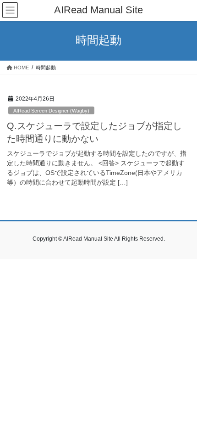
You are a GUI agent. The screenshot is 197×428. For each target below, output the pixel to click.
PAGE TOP (183, 407)
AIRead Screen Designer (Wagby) (51, 110)
